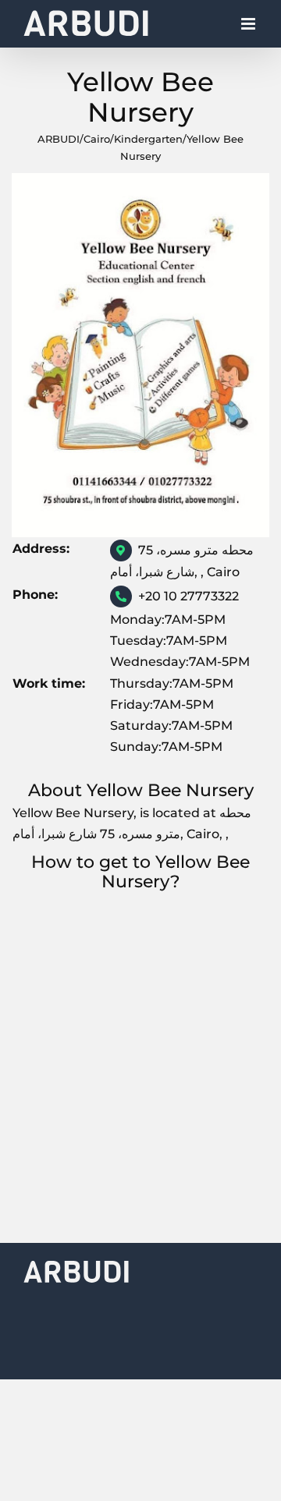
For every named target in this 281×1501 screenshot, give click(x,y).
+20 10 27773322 (188, 596)
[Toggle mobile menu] (249, 28)
